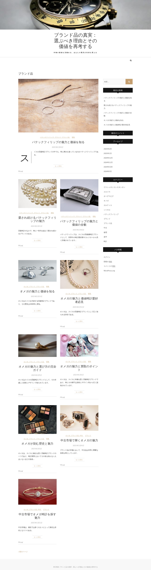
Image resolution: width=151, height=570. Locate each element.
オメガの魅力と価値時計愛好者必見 (79, 300)
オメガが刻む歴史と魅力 (37, 443)
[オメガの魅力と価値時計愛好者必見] (79, 274)
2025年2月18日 (78, 230)
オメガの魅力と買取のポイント (79, 367)
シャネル (107, 210)
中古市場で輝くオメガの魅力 (79, 440)
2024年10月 (108, 167)
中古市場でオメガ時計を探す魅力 (37, 515)
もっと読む (58, 166)
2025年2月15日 (36, 296)
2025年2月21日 (36, 226)
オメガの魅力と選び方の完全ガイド (37, 368)
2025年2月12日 (78, 307)
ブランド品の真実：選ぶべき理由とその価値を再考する (75, 40)
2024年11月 (108, 162)
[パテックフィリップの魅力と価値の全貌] (79, 195)
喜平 (105, 237)
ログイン (107, 257)
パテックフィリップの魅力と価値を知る (58, 142)
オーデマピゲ (109, 196)
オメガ (26, 286)
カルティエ (108, 205)
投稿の (108, 262)
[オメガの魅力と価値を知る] (37, 271)
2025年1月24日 (78, 445)
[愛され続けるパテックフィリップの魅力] (37, 193)
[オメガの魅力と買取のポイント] (79, 345)
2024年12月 (108, 158)
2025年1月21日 (36, 523)
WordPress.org (109, 271)
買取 (73, 137)
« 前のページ (23, 552)
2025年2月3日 (36, 449)
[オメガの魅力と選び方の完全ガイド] (37, 345)
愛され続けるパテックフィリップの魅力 (37, 219)
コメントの (109, 266)
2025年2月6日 (78, 375)
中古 (81, 435)
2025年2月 (108, 149)
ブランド (58, 137)
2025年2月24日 (57, 147)
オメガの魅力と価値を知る (37, 291)
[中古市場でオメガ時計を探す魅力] (37, 492)
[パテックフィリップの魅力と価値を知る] (58, 105)
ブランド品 (66, 137)
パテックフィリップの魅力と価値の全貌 (79, 222)
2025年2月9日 (36, 375)
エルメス (107, 192)
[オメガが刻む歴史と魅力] (37, 419)
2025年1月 (108, 153)
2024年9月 (108, 171)
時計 (105, 241)
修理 (105, 232)
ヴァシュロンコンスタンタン (114, 187)
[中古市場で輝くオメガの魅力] (79, 418)
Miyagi (20, 171)
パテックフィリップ (47, 137)
